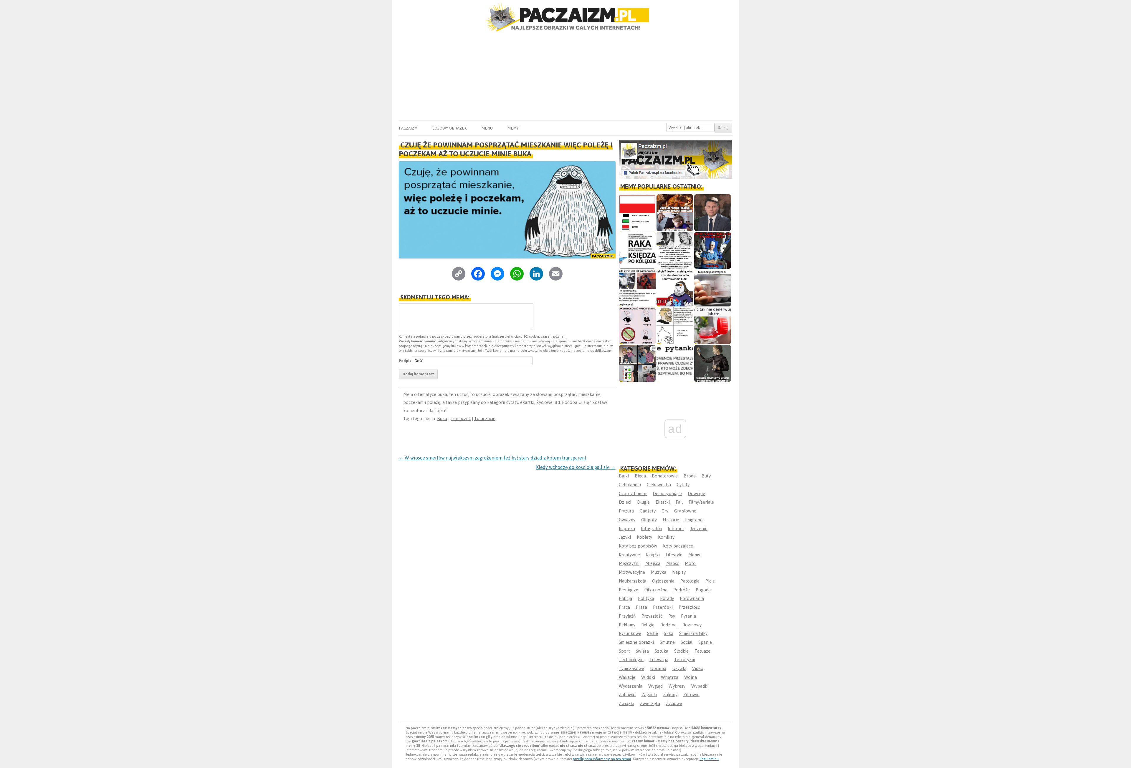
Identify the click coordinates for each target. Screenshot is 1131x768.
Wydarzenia (630, 686)
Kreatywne (629, 554)
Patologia (690, 580)
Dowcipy (696, 493)
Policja (625, 598)
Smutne (667, 642)
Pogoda (703, 589)
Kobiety (644, 537)
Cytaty (683, 484)
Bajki (624, 475)
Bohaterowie (665, 475)
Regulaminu (709, 759)
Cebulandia (630, 484)
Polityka (646, 598)
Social (686, 642)
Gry (665, 510)
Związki (626, 703)
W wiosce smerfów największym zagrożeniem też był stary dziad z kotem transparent (492, 457)
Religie (647, 624)
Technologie (631, 659)
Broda (690, 475)
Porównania (692, 598)
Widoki (648, 677)
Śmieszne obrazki (636, 642)
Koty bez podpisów (638, 545)
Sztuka (661, 650)
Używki (679, 668)
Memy (513, 128)
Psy (671, 615)
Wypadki (699, 686)
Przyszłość (651, 615)
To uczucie (484, 418)
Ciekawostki (659, 484)
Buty (706, 475)
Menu (487, 128)
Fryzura (626, 510)
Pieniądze (628, 589)
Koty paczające (678, 545)
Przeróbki (663, 607)
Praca (624, 607)
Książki (653, 554)
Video (697, 668)
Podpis (405, 361)
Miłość (672, 563)
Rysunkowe (630, 633)
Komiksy (666, 537)
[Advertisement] (565, 76)
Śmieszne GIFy (693, 633)
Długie (643, 502)
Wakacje (627, 677)
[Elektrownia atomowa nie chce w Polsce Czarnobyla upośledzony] (675, 325)
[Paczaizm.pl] (565, 17)
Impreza (627, 528)
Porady (667, 598)
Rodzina (668, 624)
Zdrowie (691, 694)
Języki (625, 537)
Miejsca (652, 563)
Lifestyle (674, 554)
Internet (676, 528)
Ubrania (658, 668)
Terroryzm (684, 659)
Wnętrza (669, 677)
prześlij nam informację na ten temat (602, 759)
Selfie (652, 633)
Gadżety (648, 510)
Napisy (679, 572)
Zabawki (627, 694)
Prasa (641, 607)
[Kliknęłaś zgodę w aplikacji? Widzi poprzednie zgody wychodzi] (637, 363)
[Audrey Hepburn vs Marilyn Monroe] (675, 250)
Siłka (668, 633)
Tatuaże (702, 650)
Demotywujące (667, 493)
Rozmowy (692, 624)
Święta (642, 650)
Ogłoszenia (663, 580)
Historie (671, 519)
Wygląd (655, 686)
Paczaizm (408, 128)
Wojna (690, 677)
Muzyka (658, 572)
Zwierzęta (650, 703)
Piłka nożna (655, 589)
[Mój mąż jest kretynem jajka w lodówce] (712, 288)
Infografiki (651, 528)
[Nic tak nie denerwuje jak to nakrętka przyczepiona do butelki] (712, 325)
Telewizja (658, 659)
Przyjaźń (627, 615)
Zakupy (670, 694)
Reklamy (627, 624)
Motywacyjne (632, 572)
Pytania (688, 615)
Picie (710, 580)
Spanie (705, 642)
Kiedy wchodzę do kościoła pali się (576, 467)
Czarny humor (633, 493)
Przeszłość (689, 607)
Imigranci (694, 519)
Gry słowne (685, 510)
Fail (679, 502)
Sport (624, 650)
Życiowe (674, 703)
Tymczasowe (631, 668)
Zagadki (649, 694)
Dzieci (625, 502)
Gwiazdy (627, 519)
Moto (690, 563)
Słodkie (681, 650)
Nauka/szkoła (632, 580)
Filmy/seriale (701, 502)
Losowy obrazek (449, 128)
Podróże (681, 589)
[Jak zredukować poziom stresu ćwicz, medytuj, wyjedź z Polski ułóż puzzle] (637, 325)
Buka (442, 418)
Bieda (640, 475)
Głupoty (649, 519)
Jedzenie (698, 528)
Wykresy (677, 686)
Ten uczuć (461, 418)
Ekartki (663, 502)
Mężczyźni (629, 563)
